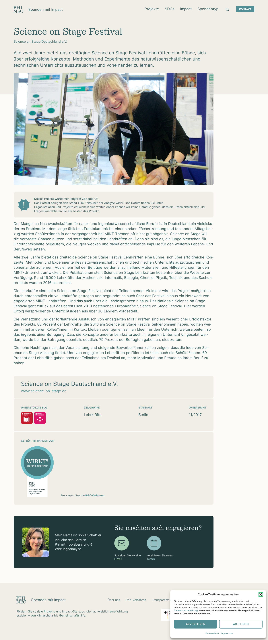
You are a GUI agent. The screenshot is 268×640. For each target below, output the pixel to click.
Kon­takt (245, 9)
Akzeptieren (195, 624)
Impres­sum (227, 633)
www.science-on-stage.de (44, 391)
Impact (186, 9)
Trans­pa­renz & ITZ (164, 600)
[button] (261, 594)
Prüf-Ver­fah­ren (136, 600)
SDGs (169, 9)
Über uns (114, 600)
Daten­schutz (212, 633)
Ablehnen (241, 624)
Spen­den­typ (207, 9)
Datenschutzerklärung (186, 610)
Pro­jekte (152, 9)
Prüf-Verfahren (94, 495)
